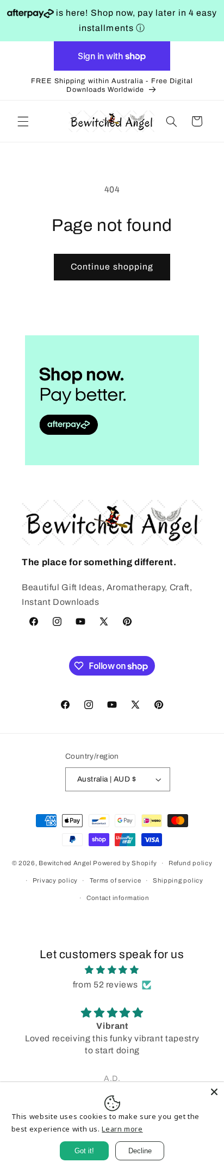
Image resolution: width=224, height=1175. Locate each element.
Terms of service (115, 880)
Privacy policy (55, 880)
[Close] (214, 1091)
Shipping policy (178, 880)
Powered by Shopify (125, 863)
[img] (112, 970)
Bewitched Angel (65, 863)
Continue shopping (112, 266)
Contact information (118, 898)
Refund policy (191, 863)
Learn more (122, 1129)
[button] (22, 121)
